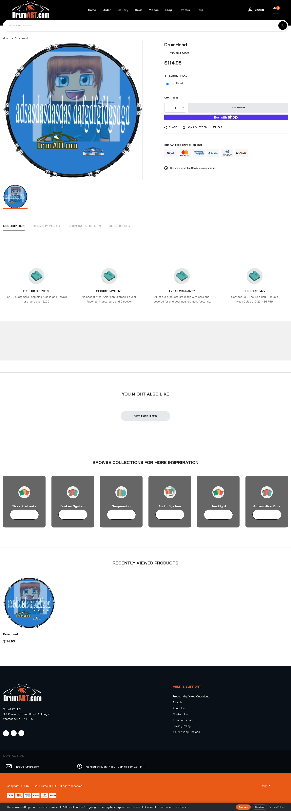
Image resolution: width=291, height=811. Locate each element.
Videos (154, 10)
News (138, 10)
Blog (168, 10)
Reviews (184, 10)
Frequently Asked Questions (191, 696)
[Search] (282, 25)
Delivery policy (46, 226)
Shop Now (22, 514)
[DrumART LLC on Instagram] (14, 733)
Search (177, 702)
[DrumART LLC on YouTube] (21, 733)
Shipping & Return (84, 226)
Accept (243, 806)
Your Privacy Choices (186, 732)
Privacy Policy (182, 726)
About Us (179, 708)
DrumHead (176, 83)
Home (92, 10)
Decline (259, 806)
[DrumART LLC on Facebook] (6, 733)
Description (14, 226)
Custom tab (119, 226)
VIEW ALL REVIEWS (179, 53)
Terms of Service (183, 720)
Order (107, 10)
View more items (145, 416)
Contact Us (180, 714)
